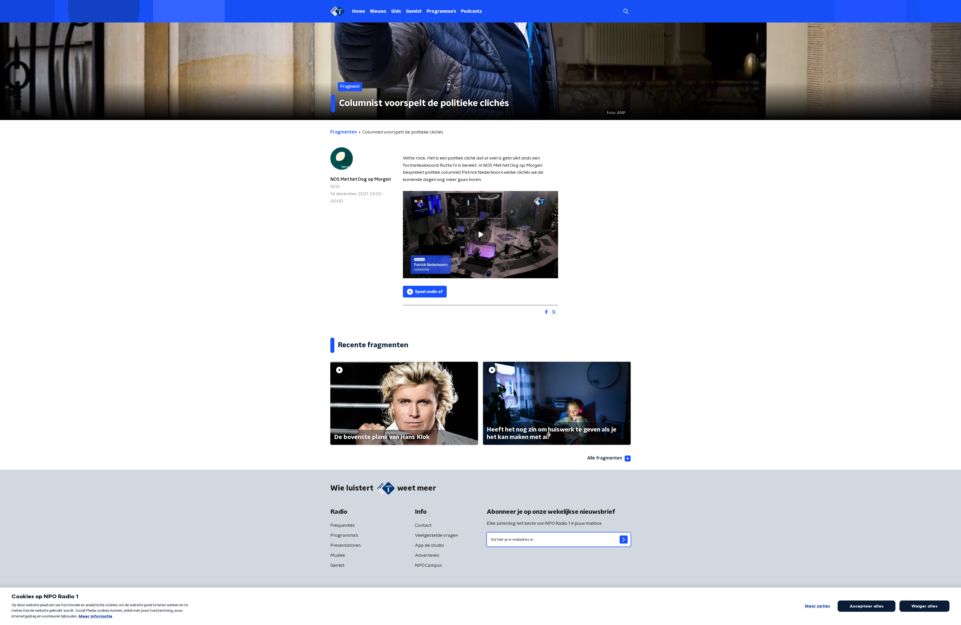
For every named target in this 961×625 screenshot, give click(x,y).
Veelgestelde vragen (436, 535)
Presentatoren (345, 545)
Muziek (337, 555)
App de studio (429, 545)
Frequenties (342, 525)
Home (358, 11)
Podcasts (471, 11)
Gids (396, 11)
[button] (626, 11)
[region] (480, 234)
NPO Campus (428, 565)
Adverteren (427, 555)
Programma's (441, 11)
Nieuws (378, 11)
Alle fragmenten (604, 458)
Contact (423, 525)
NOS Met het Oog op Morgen (360, 179)
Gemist (414, 11)
